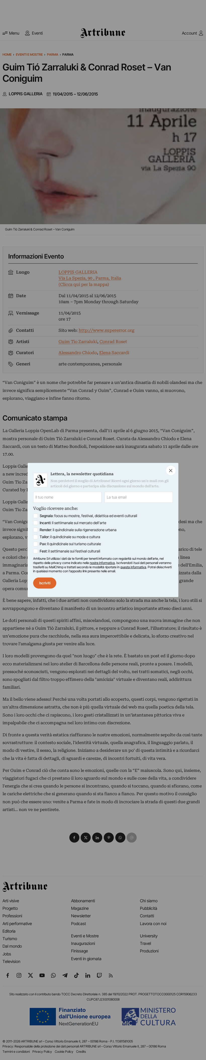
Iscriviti (44, 583)
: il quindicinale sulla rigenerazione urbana (78, 530)
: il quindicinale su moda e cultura (70, 537)
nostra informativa (102, 563)
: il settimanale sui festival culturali (70, 551)
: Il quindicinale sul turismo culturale (70, 544)
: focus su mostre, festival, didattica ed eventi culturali (88, 516)
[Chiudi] (171, 470)
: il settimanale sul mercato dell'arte (73, 523)
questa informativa (133, 567)
